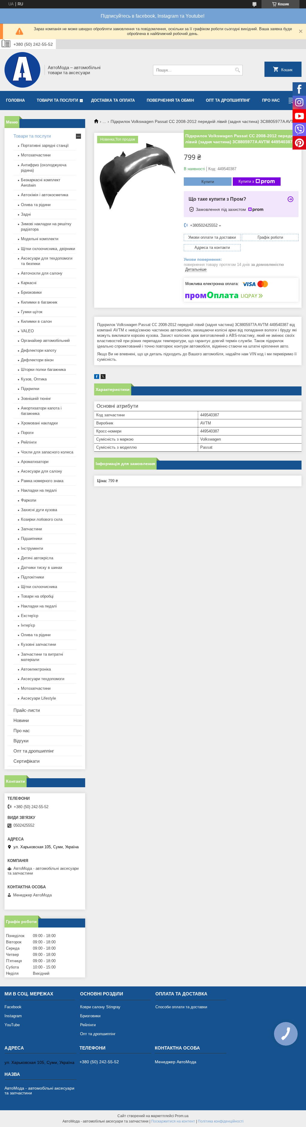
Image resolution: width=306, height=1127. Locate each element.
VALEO (27, 331)
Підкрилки (30, 388)
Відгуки (20, 740)
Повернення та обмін (170, 100)
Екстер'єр (29, 615)
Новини (21, 720)
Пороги (27, 432)
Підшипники (31, 538)
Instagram (13, 1016)
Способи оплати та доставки (181, 1007)
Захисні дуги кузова (39, 510)
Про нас (271, 100)
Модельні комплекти (39, 239)
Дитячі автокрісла (37, 558)
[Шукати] (237, 70)
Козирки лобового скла (41, 519)
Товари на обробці (37, 596)
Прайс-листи (26, 710)
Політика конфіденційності (221, 1121)
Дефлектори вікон (37, 360)
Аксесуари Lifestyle (38, 698)
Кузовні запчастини (38, 644)
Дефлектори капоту (38, 350)
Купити (207, 181)
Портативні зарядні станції (45, 145)
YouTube (12, 1025)
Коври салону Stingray (100, 1007)
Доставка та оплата (113, 100)
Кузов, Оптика (34, 379)
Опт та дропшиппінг (228, 100)
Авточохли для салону (41, 273)
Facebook (13, 1007)
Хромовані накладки (39, 423)
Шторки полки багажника (43, 369)
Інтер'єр (28, 625)
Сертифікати (26, 761)
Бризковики (31, 292)
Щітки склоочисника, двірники (48, 248)
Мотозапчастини (36, 155)
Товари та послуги (57, 100)
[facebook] (96, 377)
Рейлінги (28, 442)
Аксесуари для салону (41, 471)
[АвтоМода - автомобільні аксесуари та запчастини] (22, 70)
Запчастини (31, 529)
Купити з (246, 181)
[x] (103, 377)
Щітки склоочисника (39, 586)
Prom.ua (182, 1116)
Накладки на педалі (39, 490)
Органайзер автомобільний (45, 340)
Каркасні (28, 283)
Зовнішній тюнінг (36, 398)
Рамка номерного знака (42, 481)
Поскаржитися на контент (173, 1121)
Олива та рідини (36, 204)
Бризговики (90, 1016)
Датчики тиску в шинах (41, 567)
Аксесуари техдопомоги (42, 679)
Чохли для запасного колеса (47, 452)
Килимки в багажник (39, 302)
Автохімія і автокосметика (44, 195)
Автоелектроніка (36, 669)
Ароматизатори (34, 461)
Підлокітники (32, 577)
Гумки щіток (31, 312)
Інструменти (32, 548)
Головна (15, 100)
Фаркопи (28, 500)
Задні (26, 214)
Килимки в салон (36, 321)
